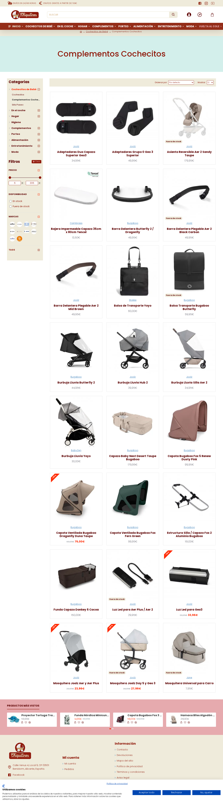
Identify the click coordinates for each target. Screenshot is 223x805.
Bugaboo (132, 223)
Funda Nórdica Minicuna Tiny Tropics (91, 715)
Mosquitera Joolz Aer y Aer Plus (76, 683)
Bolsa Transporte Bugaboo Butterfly (189, 307)
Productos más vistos (23, 705)
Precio (13, 170)
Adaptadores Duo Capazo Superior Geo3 (76, 153)
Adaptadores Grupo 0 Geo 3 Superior (132, 153)
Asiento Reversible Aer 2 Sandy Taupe (189, 153)
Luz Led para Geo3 (189, 609)
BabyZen (76, 450)
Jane (189, 677)
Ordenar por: (161, 82)
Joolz (76, 146)
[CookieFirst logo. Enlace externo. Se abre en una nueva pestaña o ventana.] (3, 786)
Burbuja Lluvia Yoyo (76, 456)
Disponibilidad (18, 194)
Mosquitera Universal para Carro (189, 683)
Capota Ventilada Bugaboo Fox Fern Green (133, 534)
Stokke (132, 300)
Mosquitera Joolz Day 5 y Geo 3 (132, 683)
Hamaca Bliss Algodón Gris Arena (198, 715)
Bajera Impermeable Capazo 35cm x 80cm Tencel (76, 230)
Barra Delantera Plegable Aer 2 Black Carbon (189, 230)
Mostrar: (202, 82)
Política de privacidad (117, 784)
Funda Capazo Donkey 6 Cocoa (76, 609)
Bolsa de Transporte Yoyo (132, 305)
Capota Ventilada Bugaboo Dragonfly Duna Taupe (76, 534)
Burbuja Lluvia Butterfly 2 (76, 382)
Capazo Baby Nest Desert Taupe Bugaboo (132, 457)
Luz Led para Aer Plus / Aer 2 (132, 609)
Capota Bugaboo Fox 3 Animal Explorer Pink (144, 715)
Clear (37, 161)
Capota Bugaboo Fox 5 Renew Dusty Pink (189, 457)
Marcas (13, 216)
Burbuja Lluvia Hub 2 (133, 382)
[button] (110, 728)
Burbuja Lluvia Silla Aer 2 (189, 382)
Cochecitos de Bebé (97, 31)
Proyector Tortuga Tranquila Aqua (38, 715)
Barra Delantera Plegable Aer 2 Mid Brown (76, 307)
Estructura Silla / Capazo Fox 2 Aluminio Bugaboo (189, 534)
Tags (12, 249)
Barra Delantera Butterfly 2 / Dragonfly (133, 230)
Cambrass (76, 223)
